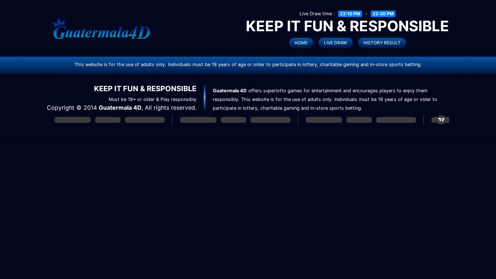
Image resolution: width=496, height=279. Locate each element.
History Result (382, 42)
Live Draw (335, 42)
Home (301, 42)
